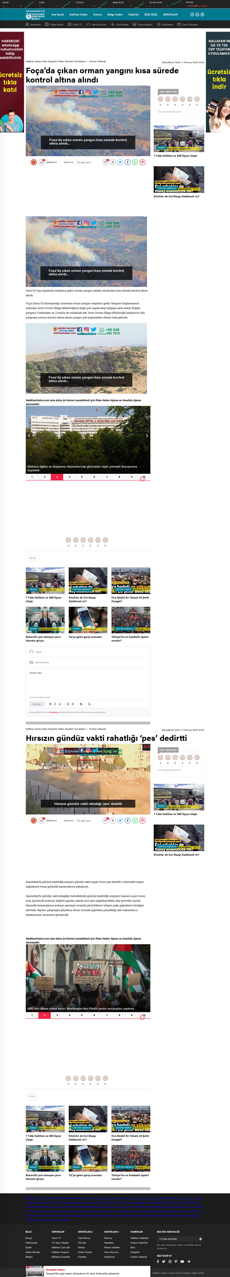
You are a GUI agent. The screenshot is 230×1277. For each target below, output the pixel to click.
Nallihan (169, 1206)
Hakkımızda (31, 1242)
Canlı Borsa (122, 24)
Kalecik (57, 1202)
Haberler (133, 14)
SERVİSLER (170, 14)
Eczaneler (167, 24)
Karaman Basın (182, 1215)
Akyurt (92, 1198)
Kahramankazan (45, 1202)
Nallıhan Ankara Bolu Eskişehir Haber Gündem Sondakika (55, 61)
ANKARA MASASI (107, 1206)
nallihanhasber (181, 1206)
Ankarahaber (76, 1198)
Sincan (127, 1202)
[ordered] (68, 704)
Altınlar (81, 1247)
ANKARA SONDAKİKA (85, 1206)
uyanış (86, 1215)
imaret (71, 1215)
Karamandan (75, 1211)
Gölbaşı (191, 1198)
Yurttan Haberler (97, 61)
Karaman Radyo (45, 1220)
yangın (32, 557)
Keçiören (66, 1202)
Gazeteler (35, 24)
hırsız (32, 1096)
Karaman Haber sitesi (37, 1211)
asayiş (78, 1215)
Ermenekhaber (122, 1215)
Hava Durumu (99, 24)
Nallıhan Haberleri (139, 1238)
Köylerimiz (109, 1256)
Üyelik (28, 1247)
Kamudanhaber (60, 1215)
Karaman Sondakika (102, 1211)
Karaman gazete (62, 1220)
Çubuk (154, 1198)
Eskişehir (52, 1198)
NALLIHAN (166, 1202)
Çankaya (145, 1198)
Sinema (108, 1238)
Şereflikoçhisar (139, 1202)
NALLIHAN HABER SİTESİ (185, 1202)
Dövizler (82, 1242)
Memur (198, 1211)
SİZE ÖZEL (151, 14)
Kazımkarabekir (146, 1215)
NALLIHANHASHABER (152, 1206)
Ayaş (109, 1198)
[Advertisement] (115, 44)
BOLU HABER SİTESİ (62, 1206)
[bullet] (72, 704)
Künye (28, 1238)
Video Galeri (56, 24)
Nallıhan (30, 1198)
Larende (117, 1211)
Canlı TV (77, 24)
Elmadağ (163, 1198)
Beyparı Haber (163, 1211)
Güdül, (199, 1198)
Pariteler (82, 1256)
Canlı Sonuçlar (190, 24)
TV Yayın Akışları (60, 1242)
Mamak (91, 1202)
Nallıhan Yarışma (60, 1252)
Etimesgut (174, 1198)
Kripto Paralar (85, 1252)
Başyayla (169, 1215)
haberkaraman (97, 1215)
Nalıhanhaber (186, 1211)
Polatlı (109, 1202)
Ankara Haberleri (139, 1242)
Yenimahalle (154, 1202)
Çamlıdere (134, 1198)
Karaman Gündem (59, 1211)
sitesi (86, 1198)
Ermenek (109, 1215)
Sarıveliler (160, 1215)
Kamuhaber (45, 1215)
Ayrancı (134, 1215)
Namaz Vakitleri (112, 1247)
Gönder (37, 704)
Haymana (30, 1202)
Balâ (115, 1198)
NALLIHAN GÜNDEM (129, 1206)
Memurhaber (32, 1215)
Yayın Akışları (145, 24)
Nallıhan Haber (78, 14)
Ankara (97, 14)
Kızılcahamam (80, 1202)
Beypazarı (123, 1198)
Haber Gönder (32, 1252)
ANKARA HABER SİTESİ (38, 1206)
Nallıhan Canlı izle (61, 1247)
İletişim (29, 1256)
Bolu (44, 1198)
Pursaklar (118, 1202)
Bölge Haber (115, 14)
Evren (183, 1198)
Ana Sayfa (57, 14)
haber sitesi (63, 1198)
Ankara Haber (196, 1206)
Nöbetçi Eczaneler (61, 1256)
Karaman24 (128, 1211)
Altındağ (101, 1198)
